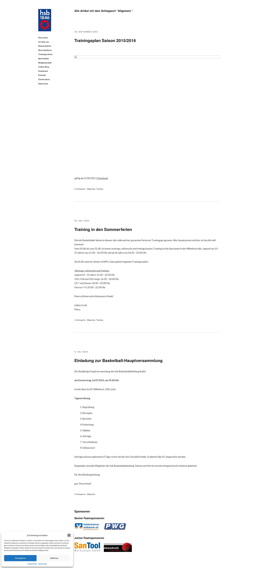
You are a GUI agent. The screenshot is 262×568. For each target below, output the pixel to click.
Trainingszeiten (45, 54)
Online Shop (43, 67)
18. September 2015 (86, 32)
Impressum (42, 564)
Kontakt (42, 75)
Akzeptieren (20, 558)
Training (99, 189)
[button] (69, 535)
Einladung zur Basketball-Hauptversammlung (118, 360)
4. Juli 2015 (81, 352)
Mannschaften (44, 46)
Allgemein (91, 189)
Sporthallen (43, 58)
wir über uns (43, 42)
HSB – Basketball (44, 20)
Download (43, 71)
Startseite (43, 37)
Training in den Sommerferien (103, 229)
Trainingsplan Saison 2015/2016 (105, 40)
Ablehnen (54, 558)
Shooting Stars (45, 50)
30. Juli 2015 (82, 220)
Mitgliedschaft (45, 63)
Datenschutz (32, 564)
